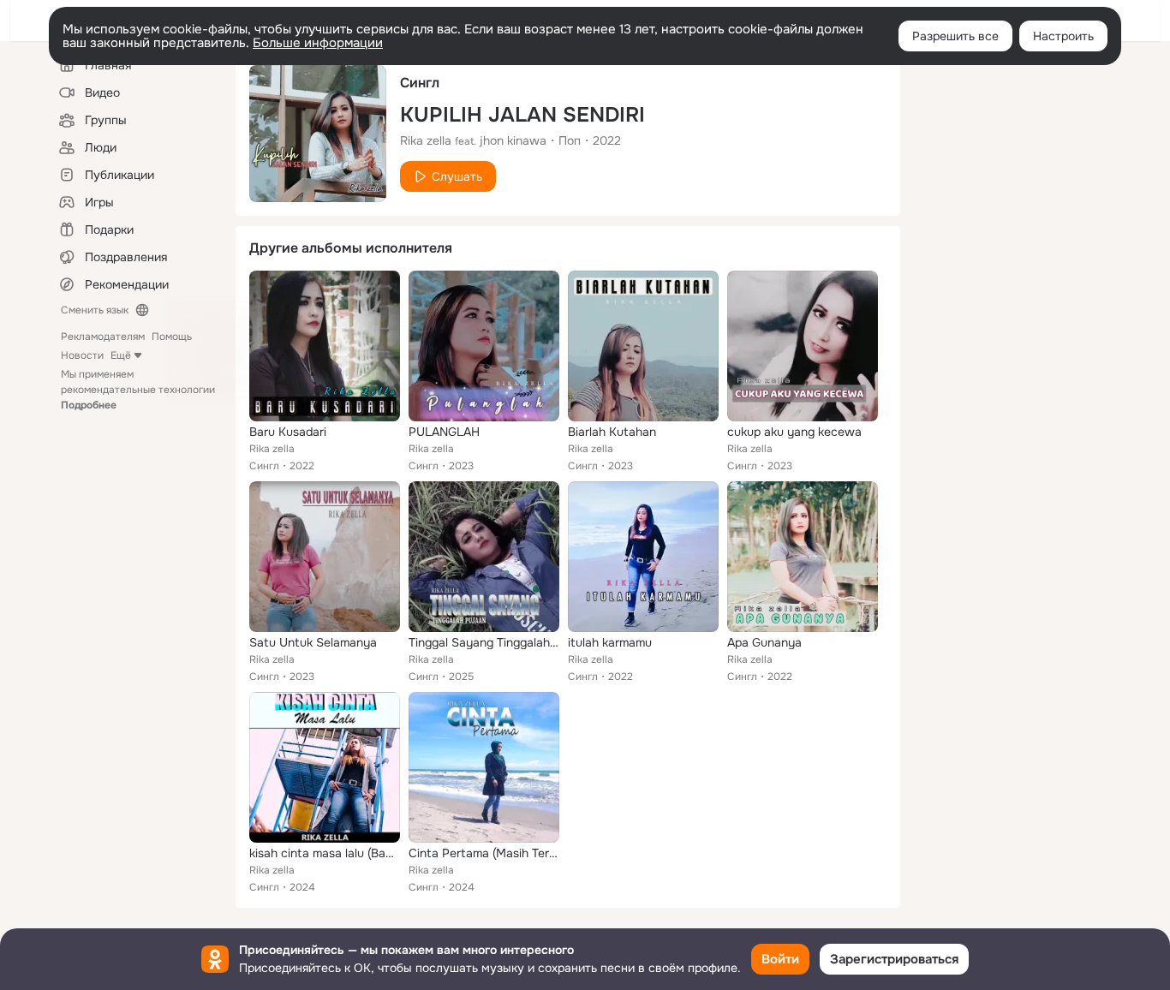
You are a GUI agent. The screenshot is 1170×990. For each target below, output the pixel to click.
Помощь (172, 336)
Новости (82, 355)
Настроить (1063, 36)
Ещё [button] (120, 355)
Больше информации (318, 42)
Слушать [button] (457, 176)
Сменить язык (94, 310)
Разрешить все (955, 36)
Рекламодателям (103, 336)
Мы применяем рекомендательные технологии (138, 389)
